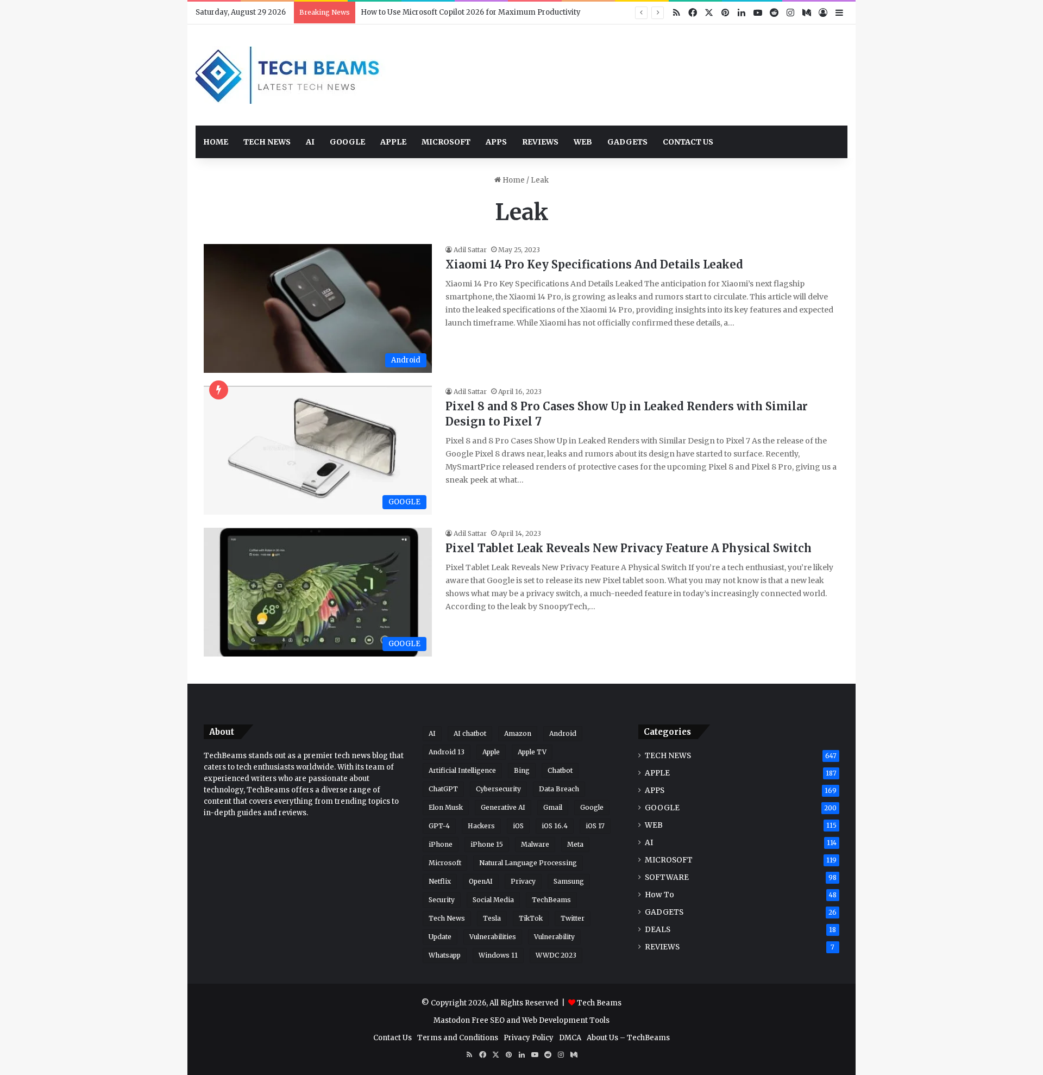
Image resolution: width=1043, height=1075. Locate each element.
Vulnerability (554, 937)
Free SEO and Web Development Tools (541, 1020)
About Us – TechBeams (628, 1037)
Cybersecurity (498, 789)
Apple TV (532, 752)
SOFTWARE (667, 877)
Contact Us (392, 1037)
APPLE (393, 142)
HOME (215, 142)
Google (592, 807)
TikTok (531, 918)
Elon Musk (446, 807)
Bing (522, 770)
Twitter (573, 918)
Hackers (481, 826)
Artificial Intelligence (462, 770)
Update (440, 937)
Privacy (523, 881)
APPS (496, 142)
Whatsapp (445, 955)
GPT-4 (439, 826)
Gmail (552, 807)
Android (562, 733)
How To (659, 894)
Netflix (440, 881)
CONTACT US (688, 142)
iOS (518, 826)
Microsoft (445, 863)
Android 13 (446, 752)
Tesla (492, 918)
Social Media (493, 900)
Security (442, 900)
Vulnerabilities (492, 937)
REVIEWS (540, 142)
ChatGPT (443, 789)
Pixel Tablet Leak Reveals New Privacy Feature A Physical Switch (628, 548)
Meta (575, 844)
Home (513, 180)
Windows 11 (498, 955)
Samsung (569, 881)
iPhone (441, 844)
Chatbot (560, 770)
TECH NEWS (267, 142)
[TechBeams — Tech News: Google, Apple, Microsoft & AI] (291, 75)
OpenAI (481, 881)
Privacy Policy (529, 1037)
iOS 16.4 (555, 826)
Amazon (517, 733)
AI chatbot (470, 733)
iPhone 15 (486, 844)
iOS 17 (595, 826)
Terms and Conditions (457, 1037)
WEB (583, 142)
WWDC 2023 (556, 955)
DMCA (570, 1037)
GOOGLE (347, 142)
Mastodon (451, 1020)
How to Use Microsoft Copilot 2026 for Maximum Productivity (471, 12)
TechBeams (551, 900)
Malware (535, 844)
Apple (491, 752)
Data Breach (559, 789)
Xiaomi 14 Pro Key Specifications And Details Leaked (594, 264)
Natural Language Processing (528, 863)
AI (310, 142)
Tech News (447, 918)
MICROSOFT (446, 142)
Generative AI (503, 807)
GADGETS (627, 142)
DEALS (657, 929)
